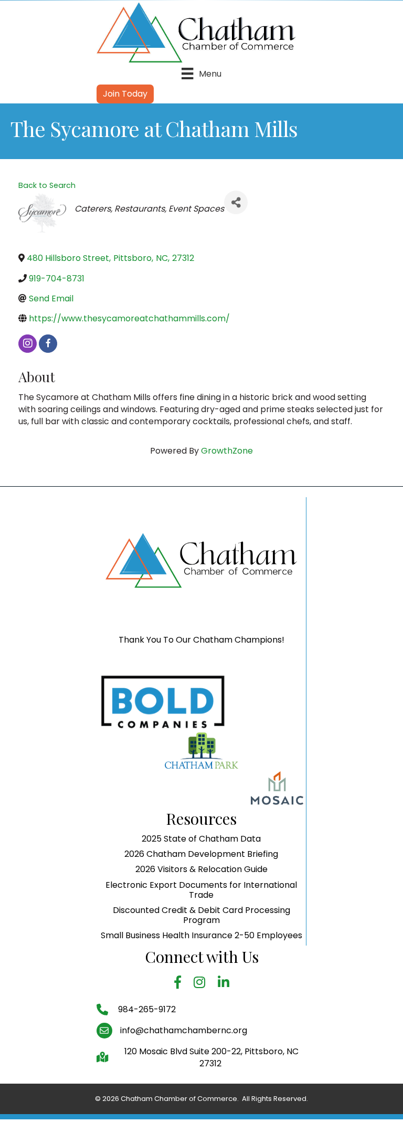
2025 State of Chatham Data (201, 839)
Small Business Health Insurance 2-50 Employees (201, 935)
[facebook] (48, 343)
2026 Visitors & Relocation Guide (201, 869)
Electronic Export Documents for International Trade (201, 890)
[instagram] (27, 343)
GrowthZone (227, 451)
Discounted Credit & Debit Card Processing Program (201, 915)
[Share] (236, 202)
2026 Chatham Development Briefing (201, 854)
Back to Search (47, 185)
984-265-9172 (146, 1009)
